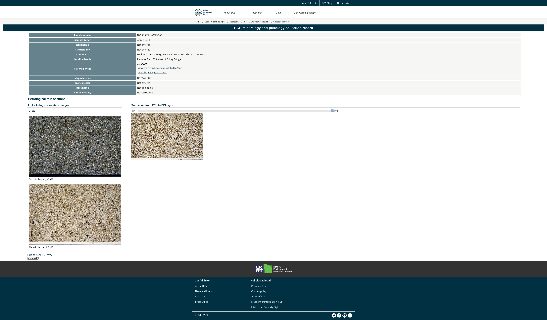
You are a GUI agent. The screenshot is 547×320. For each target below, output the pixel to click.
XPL (134, 111)
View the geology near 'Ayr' (152, 72)
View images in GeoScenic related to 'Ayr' (160, 68)
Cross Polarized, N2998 (41, 179)
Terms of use (258, 296)
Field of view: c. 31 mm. (39, 254)
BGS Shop (327, 3)
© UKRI (201, 315)
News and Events (204, 291)
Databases (234, 21)
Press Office (201, 301)
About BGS (229, 12)
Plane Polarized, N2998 (41, 247)
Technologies (219, 21)
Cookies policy (259, 291)
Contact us (201, 296)
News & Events (309, 3)
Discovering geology (305, 12)
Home (198, 21)
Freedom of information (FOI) (266, 301)
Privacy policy (258, 286)
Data (278, 12)
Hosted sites (344, 3)
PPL (336, 111)
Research (257, 12)
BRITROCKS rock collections (256, 21)
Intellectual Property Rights (265, 307)
